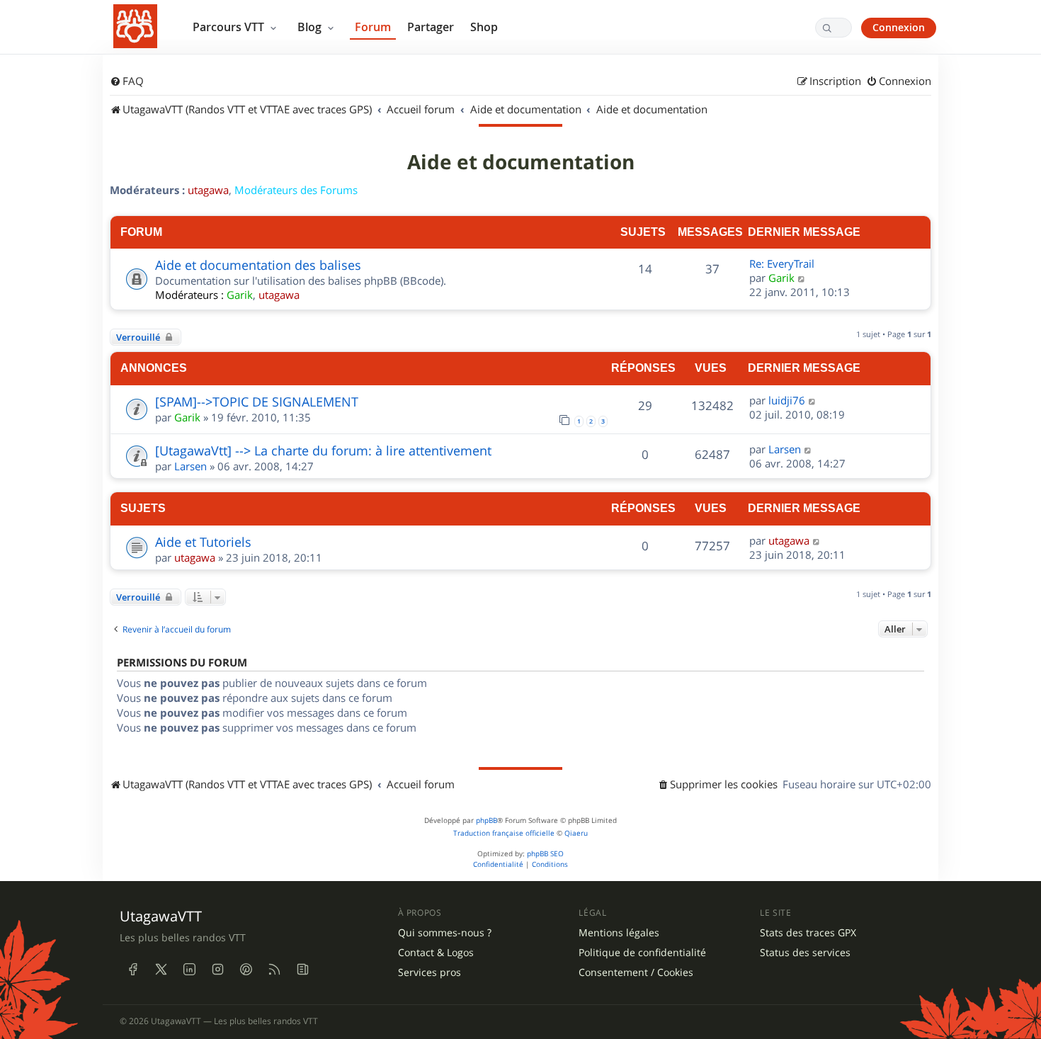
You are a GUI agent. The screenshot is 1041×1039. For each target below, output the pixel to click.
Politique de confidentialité (642, 952)
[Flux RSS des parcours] (274, 969)
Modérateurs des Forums (296, 190)
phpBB (486, 820)
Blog (310, 27)
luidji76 (786, 400)
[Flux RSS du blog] (302, 969)
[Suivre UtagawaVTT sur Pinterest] (245, 969)
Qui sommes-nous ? (444, 932)
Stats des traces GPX (808, 932)
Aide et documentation (521, 162)
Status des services (805, 952)
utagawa (208, 190)
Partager (430, 27)
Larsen (190, 466)
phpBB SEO (545, 853)
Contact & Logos (436, 952)
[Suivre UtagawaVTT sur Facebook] (132, 969)
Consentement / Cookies (636, 972)
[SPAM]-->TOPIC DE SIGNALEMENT (256, 401)
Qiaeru (576, 833)
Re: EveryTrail (781, 263)
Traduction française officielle (503, 833)
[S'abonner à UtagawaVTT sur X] (161, 969)
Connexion (898, 27)
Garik (240, 295)
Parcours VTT (230, 27)
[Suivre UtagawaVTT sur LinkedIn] (189, 969)
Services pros (429, 972)
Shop (484, 27)
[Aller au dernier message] (812, 400)
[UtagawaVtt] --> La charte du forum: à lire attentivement (323, 450)
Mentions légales (619, 932)
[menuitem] (127, 81)
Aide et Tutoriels (203, 541)
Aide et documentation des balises (258, 264)
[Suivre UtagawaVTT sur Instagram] (217, 969)
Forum (373, 27)
